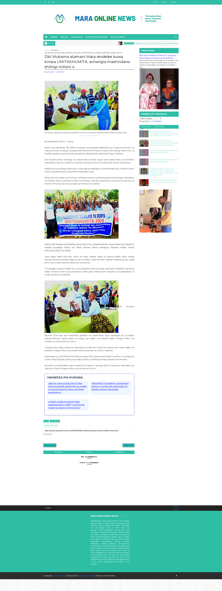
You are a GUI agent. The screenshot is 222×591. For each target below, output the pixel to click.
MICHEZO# (55, 421)
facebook (119, 452)
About (164, 2)
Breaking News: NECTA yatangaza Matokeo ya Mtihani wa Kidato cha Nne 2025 (164, 133)
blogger (58, 452)
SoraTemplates (59, 576)
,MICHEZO (60, 72)
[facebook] (45, 2)
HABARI (54, 37)
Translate (157, 121)
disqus (89, 452)
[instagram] (49, 2)
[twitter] (53, 2)
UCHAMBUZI (76, 37)
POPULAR (146, 127)
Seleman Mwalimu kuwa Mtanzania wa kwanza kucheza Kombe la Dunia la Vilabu (164, 143)
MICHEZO (55, 50)
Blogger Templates (86, 576)
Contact (173, 2)
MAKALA (64, 37)
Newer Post (50, 445)
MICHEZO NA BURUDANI (96, 37)
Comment (159, 127)
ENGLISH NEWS (118, 37)
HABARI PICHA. (108, 43)
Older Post (128, 445)
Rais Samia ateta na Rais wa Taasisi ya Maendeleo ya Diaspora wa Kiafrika (144, 43)
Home (155, 2)
